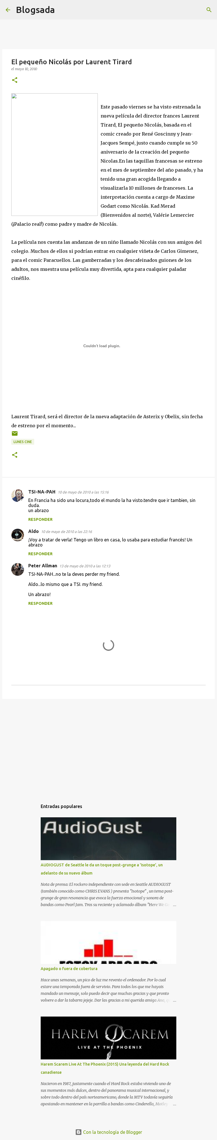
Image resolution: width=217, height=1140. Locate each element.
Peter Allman (42, 565)
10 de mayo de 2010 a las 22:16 (66, 532)
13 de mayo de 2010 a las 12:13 (84, 566)
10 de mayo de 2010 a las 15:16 (83, 492)
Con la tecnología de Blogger (112, 1132)
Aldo (33, 531)
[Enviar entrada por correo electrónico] (14, 435)
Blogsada (35, 10)
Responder (40, 519)
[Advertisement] (108, 746)
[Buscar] (62, 10)
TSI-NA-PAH (41, 491)
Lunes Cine (23, 442)
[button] (14, 80)
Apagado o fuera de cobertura (69, 968)
